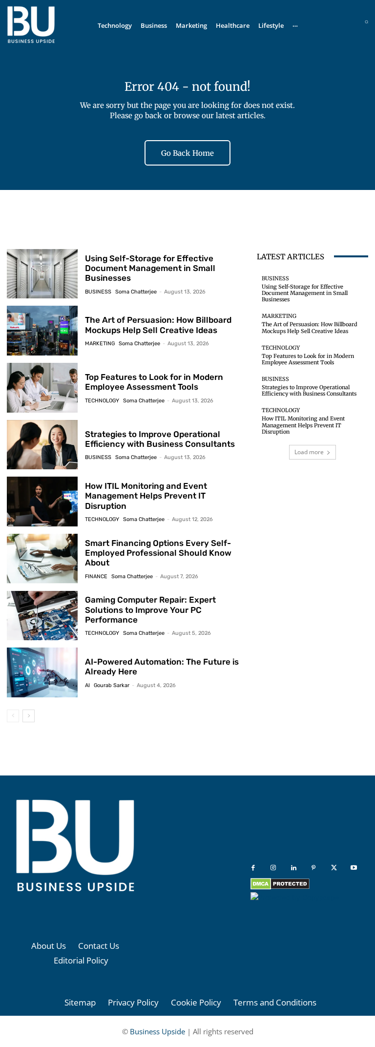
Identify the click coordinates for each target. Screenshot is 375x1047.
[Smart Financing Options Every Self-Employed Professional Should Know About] (42, 559)
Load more (309, 452)
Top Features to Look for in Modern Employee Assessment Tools (154, 382)
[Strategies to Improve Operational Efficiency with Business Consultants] (42, 445)
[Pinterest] (313, 868)
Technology (102, 400)
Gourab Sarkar (111, 685)
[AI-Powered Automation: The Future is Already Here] (42, 672)
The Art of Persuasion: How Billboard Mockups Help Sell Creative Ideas (158, 325)
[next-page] (28, 716)
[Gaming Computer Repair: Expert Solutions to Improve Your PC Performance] (42, 616)
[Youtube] (353, 868)
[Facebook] (253, 868)
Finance (96, 576)
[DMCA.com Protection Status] (280, 887)
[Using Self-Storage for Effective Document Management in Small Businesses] (42, 274)
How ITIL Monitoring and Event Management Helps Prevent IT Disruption (146, 496)
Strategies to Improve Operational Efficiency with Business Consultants (160, 439)
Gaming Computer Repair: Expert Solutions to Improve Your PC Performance (150, 610)
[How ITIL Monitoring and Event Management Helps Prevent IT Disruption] (42, 501)
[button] (366, 21)
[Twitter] (333, 868)
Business (98, 291)
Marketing (100, 343)
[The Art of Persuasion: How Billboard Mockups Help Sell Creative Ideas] (42, 331)
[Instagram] (273, 868)
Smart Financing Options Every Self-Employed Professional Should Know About (158, 553)
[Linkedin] (293, 868)
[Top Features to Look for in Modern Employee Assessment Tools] (42, 388)
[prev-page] (13, 716)
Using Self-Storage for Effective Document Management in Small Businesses (150, 268)
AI (87, 685)
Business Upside (157, 1031)
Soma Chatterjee (136, 292)
